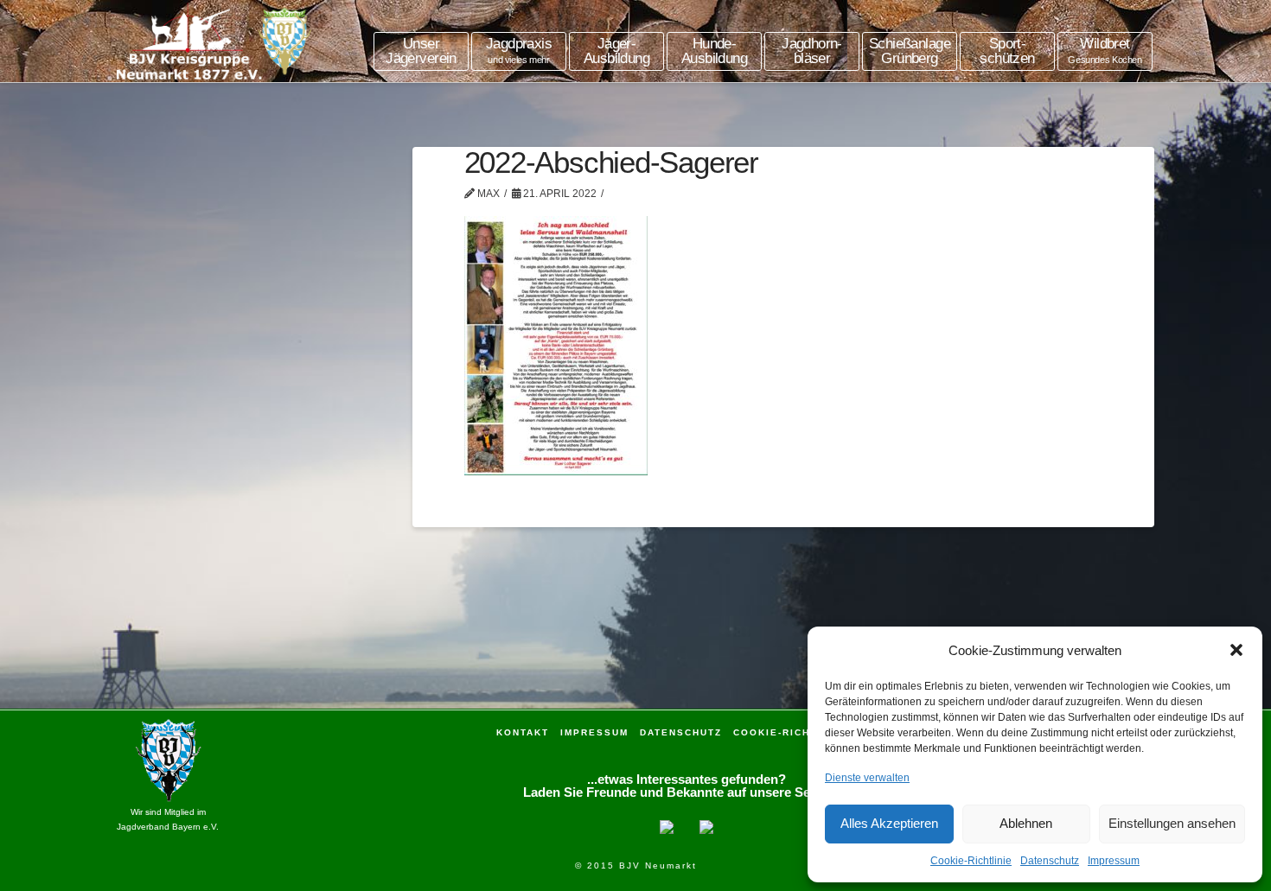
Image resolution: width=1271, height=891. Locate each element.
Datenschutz (1049, 861)
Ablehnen (1026, 823)
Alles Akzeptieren (889, 823)
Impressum (1114, 861)
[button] (1236, 650)
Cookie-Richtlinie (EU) (805, 732)
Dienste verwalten (867, 778)
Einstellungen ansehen (1172, 823)
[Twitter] (706, 825)
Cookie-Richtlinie (971, 861)
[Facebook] (667, 825)
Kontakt (522, 732)
